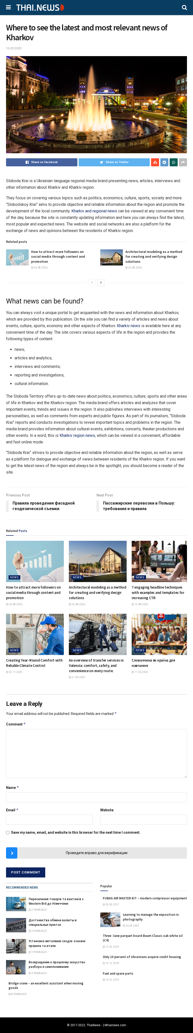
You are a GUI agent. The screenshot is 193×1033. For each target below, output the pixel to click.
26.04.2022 (132, 925)
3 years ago (39, 931)
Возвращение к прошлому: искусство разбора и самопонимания (57, 964)
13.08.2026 (141, 604)
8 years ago (19, 994)
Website (107, 810)
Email (12, 810)
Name (12, 787)
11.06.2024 (141, 672)
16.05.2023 (14, 48)
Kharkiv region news (77, 435)
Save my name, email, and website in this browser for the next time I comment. (75, 832)
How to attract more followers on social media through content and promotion (58, 256)
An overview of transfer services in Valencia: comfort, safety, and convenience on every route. (96, 665)
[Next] (101, 282)
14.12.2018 (112, 963)
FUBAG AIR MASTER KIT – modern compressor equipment (145, 898)
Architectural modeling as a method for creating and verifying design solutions (153, 256)
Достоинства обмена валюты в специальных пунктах (53, 922)
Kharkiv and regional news (94, 211)
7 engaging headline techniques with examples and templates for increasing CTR (158, 592)
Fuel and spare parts (118, 973)
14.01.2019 (112, 979)
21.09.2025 (78, 677)
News (14, 577)
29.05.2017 (112, 904)
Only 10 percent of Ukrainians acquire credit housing (142, 957)
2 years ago (39, 909)
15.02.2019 (112, 946)
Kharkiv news (128, 325)
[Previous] (92, 282)
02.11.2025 (15, 672)
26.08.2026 (40, 267)
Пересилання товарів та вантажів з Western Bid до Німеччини (56, 901)
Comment (16, 724)
